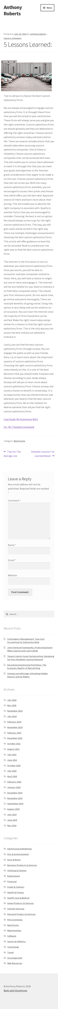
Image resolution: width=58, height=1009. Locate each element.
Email (12, 560)
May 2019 (11, 825)
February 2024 (14, 721)
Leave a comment (12, 38)
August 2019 (13, 809)
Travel (10, 952)
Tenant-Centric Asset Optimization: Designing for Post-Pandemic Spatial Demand (30, 658)
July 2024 (11, 716)
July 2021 (11, 754)
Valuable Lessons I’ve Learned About (42, 453)
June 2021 (12, 760)
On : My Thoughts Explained (19, 427)
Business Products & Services (22, 865)
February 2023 (14, 732)
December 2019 (14, 792)
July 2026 (11, 700)
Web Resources (14, 963)
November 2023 (14, 727)
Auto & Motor (14, 859)
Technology (13, 946)
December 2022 (14, 738)
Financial (12, 881)
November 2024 (14, 710)
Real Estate (19, 441)
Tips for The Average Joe (12, 453)
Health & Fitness (15, 892)
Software (11, 936)
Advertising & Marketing (19, 848)
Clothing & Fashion (16, 870)
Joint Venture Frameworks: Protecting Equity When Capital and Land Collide (30, 649)
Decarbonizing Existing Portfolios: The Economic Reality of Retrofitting (26, 666)
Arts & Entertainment (18, 854)
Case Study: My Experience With (21, 419)
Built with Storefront (15, 990)
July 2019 (11, 814)
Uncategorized (14, 957)
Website (12, 575)
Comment (14, 500)
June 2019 (12, 820)
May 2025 (11, 705)
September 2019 (15, 803)
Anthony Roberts (13, 10)
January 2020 (13, 787)
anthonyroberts (38, 34)
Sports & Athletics (16, 941)
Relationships (14, 930)
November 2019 (14, 798)
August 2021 (13, 749)
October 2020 (13, 765)
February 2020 (14, 781)
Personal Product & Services (21, 914)
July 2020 (11, 770)
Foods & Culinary (15, 886)
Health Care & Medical (18, 897)
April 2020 (12, 776)
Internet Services (15, 908)
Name (12, 545)
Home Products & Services (20, 903)
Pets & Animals (15, 919)
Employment (13, 876)
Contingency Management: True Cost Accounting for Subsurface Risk (25, 641)
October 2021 (13, 743)
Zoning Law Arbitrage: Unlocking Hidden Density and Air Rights (27, 675)
